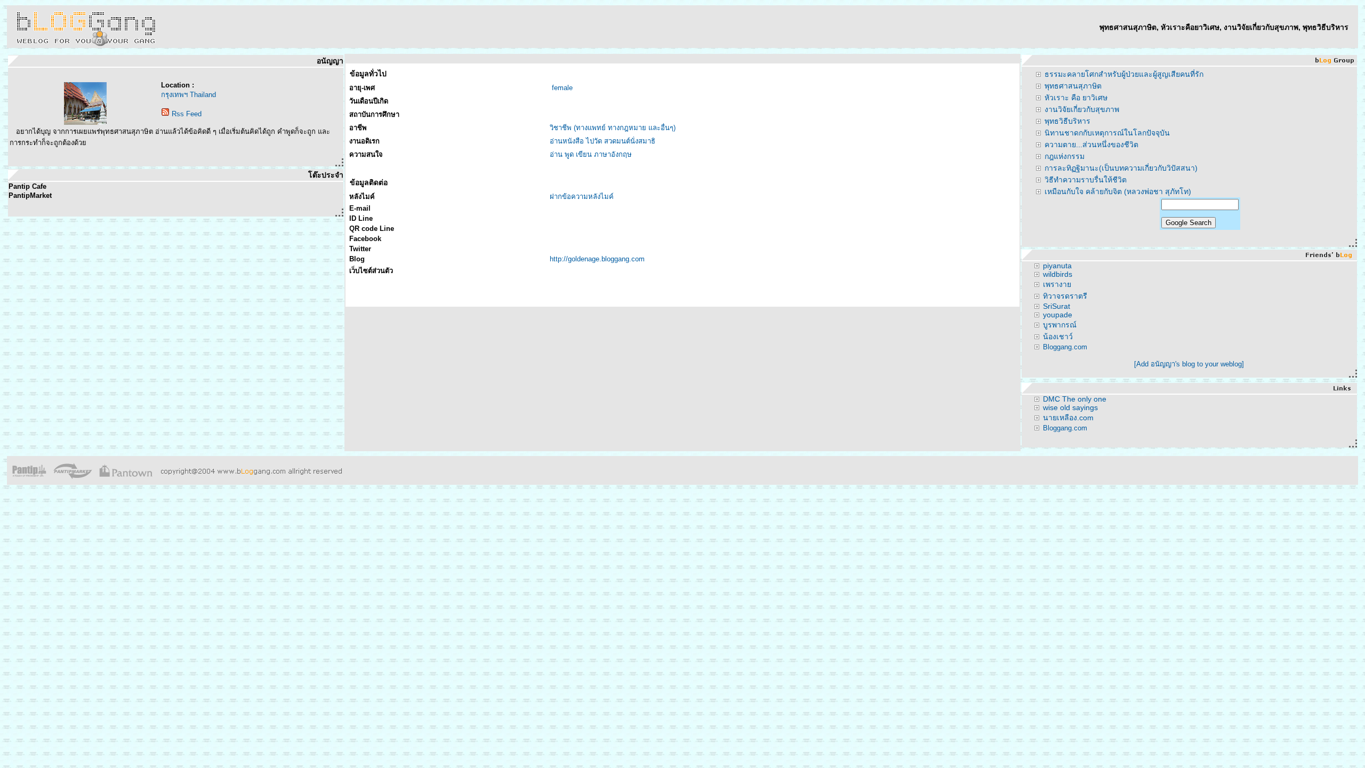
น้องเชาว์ (1058, 336)
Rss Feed (187, 114)
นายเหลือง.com (1068, 417)
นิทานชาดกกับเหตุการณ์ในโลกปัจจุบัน (1107, 133)
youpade (1057, 314)
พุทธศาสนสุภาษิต (1073, 86)
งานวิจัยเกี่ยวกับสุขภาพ (1082, 109)
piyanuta (1057, 265)
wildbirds (1057, 274)
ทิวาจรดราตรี (1065, 296)
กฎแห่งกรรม (1065, 156)
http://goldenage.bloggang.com (597, 259)
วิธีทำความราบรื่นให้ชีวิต (1086, 179)
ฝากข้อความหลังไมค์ (582, 197)
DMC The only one (1074, 399)
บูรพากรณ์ (1060, 325)
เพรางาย (1057, 284)
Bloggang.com (1065, 347)
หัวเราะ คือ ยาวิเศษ (1076, 97)
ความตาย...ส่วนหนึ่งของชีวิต (1091, 144)
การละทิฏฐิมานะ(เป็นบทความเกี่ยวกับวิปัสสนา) (1121, 168)
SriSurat (1056, 306)
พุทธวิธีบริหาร (1067, 121)
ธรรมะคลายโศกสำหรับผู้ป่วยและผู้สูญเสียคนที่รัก (1124, 74)
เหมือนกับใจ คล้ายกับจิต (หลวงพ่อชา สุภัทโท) (1118, 191)
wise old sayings (1070, 407)
